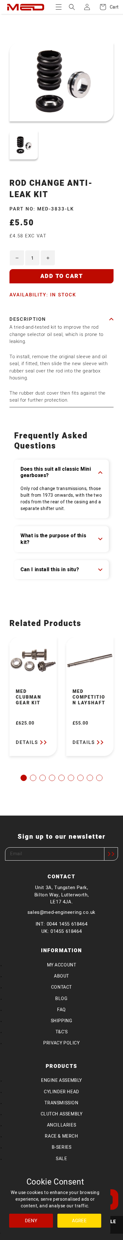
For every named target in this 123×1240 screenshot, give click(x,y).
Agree (79, 1220)
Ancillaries (61, 1125)
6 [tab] (71, 778)
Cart (111, 7)
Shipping (62, 1020)
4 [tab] (52, 778)
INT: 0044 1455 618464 (62, 923)
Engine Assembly (61, 1080)
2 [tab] (33, 778)
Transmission (61, 1103)
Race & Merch (61, 1136)
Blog (61, 998)
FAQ (61, 1009)
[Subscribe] (111, 854)
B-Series (62, 1147)
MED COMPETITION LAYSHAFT (89, 697)
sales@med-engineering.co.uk (61, 912)
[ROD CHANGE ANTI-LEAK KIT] (23, 144)
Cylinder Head (61, 1091)
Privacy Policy (61, 1043)
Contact (61, 987)
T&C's (62, 1032)
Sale (61, 1158)
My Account (61, 965)
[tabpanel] (33, 696)
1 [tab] (23, 778)
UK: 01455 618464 (61, 931)
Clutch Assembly (62, 1114)
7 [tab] (80, 778)
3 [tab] (42, 778)
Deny (31, 1220)
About (61, 976)
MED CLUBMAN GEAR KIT (28, 697)
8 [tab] (90, 778)
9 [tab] (99, 778)
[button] (59, 7)
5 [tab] (61, 778)
